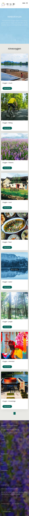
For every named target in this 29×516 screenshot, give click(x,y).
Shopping (3, 465)
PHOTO (3, 449)
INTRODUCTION (5, 445)
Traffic (2, 461)
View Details (7, 88)
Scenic (2, 463)
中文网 (2, 474)
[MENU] (27, 2)
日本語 (2, 478)
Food (2, 457)
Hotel (2, 459)
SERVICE (3, 447)
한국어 (2, 480)
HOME (2, 443)
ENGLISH (3, 476)
